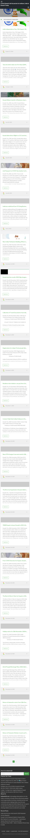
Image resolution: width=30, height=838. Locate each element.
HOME (3, 831)
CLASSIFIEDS (13, 831)
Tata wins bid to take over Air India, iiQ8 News (15, 64)
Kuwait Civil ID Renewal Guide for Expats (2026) (13, 817)
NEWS (8, 831)
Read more (6, 47)
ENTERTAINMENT (23, 831)
